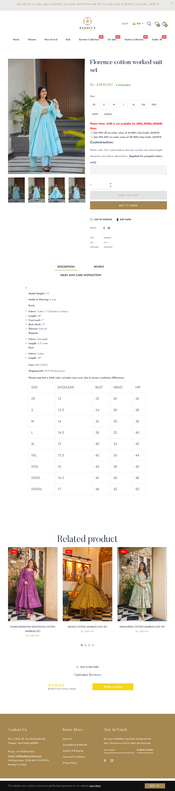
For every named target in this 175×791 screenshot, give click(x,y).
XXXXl (95, 114)
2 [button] (85, 645)
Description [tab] (66, 267)
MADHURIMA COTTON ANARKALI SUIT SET (142, 626)
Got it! (155, 785)
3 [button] (89, 645)
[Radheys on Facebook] (105, 760)
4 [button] (93, 645)
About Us (67, 738)
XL (133, 104)
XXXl (154, 104)
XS (94, 104)
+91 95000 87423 (25, 751)
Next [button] (82, 190)
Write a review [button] (113, 687)
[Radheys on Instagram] (112, 760)
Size (92, 96)
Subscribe (145, 750)
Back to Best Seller (89, 667)
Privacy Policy (70, 763)
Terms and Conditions (74, 756)
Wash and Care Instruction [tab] (80, 275)
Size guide (125, 219)
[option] (32, 597)
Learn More (95, 785)
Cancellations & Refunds (75, 744)
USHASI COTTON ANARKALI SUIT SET (87, 626)
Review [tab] (99, 267)
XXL (143, 104)
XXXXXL (108, 114)
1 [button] (82, 645)
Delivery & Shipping (73, 750)
